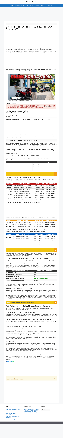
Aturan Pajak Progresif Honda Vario (12, 113)
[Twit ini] (8, 361)
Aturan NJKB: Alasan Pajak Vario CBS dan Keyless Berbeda (16, 110)
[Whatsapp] (13, 361)
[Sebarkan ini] (6, 361)
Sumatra (48, 5)
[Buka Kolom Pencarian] (52, 5)
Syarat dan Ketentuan (37, 422)
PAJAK (27, 5)
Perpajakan (48, 106)
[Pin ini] (9, 361)
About (47, 422)
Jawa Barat (31, 5)
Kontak (50, 422)
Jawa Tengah (37, 5)
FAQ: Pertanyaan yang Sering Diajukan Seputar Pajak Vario (16, 115)
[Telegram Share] (11, 361)
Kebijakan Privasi (54, 422)
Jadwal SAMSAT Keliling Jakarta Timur (13, 419)
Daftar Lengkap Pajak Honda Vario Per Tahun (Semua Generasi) (17, 111)
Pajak (45, 106)
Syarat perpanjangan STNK (19, 5)
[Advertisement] (31, 14)
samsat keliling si (35, 411)
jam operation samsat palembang (30, 409)
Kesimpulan (8, 116)
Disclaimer (43, 422)
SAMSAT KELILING (31, 1)
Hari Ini (12, 5)
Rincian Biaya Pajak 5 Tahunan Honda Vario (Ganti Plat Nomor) (17, 112)
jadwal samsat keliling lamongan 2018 (31, 412)
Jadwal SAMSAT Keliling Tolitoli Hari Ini (13, 409)
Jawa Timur (43, 5)
